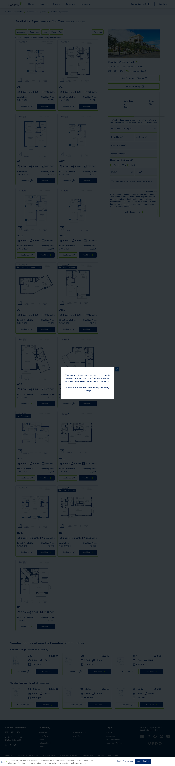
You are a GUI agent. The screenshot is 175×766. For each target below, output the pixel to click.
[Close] (171, 761)
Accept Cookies (143, 761)
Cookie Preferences (125, 761)
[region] (87, 761)
